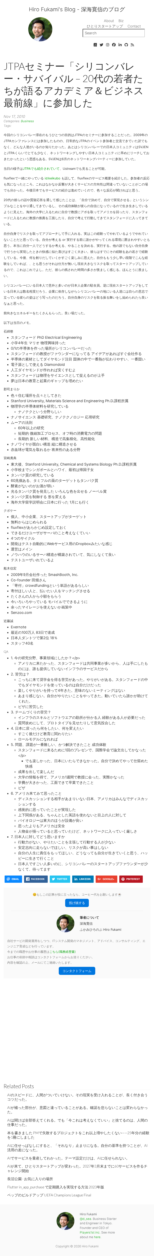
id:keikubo (52, 178)
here (97, 1237)
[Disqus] (77, 1028)
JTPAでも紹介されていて (41, 169)
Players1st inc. (90, 1232)
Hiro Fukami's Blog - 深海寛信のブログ (77, 9)
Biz (121, 21)
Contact (134, 26)
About (109, 21)
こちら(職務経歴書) (62, 952)
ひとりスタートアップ (105, 26)
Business (27, 121)
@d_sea (85, 1219)
